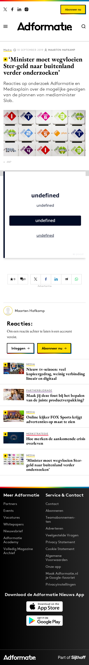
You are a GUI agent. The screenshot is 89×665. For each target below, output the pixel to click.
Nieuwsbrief (13, 531)
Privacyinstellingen (61, 584)
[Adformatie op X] (5, 9)
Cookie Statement (60, 549)
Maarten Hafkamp (61, 49)
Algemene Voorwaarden (57, 557)
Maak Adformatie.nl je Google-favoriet (62, 575)
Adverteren (54, 528)
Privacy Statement (60, 542)
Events (8, 510)
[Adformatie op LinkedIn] (19, 9)
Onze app (53, 566)
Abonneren (54, 510)
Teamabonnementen (60, 519)
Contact (52, 504)
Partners (10, 504)
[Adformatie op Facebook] (12, 9)
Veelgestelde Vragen (62, 535)
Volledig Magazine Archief (18, 551)
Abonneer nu (73, 9)
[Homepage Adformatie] (44, 26)
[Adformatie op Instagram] (26, 9)
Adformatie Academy (12, 540)
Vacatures (11, 517)
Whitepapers (13, 524)
